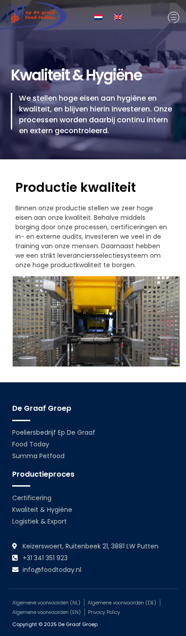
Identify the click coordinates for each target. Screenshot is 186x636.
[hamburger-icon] (173, 17)
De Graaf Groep (41, 408)
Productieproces (43, 474)
